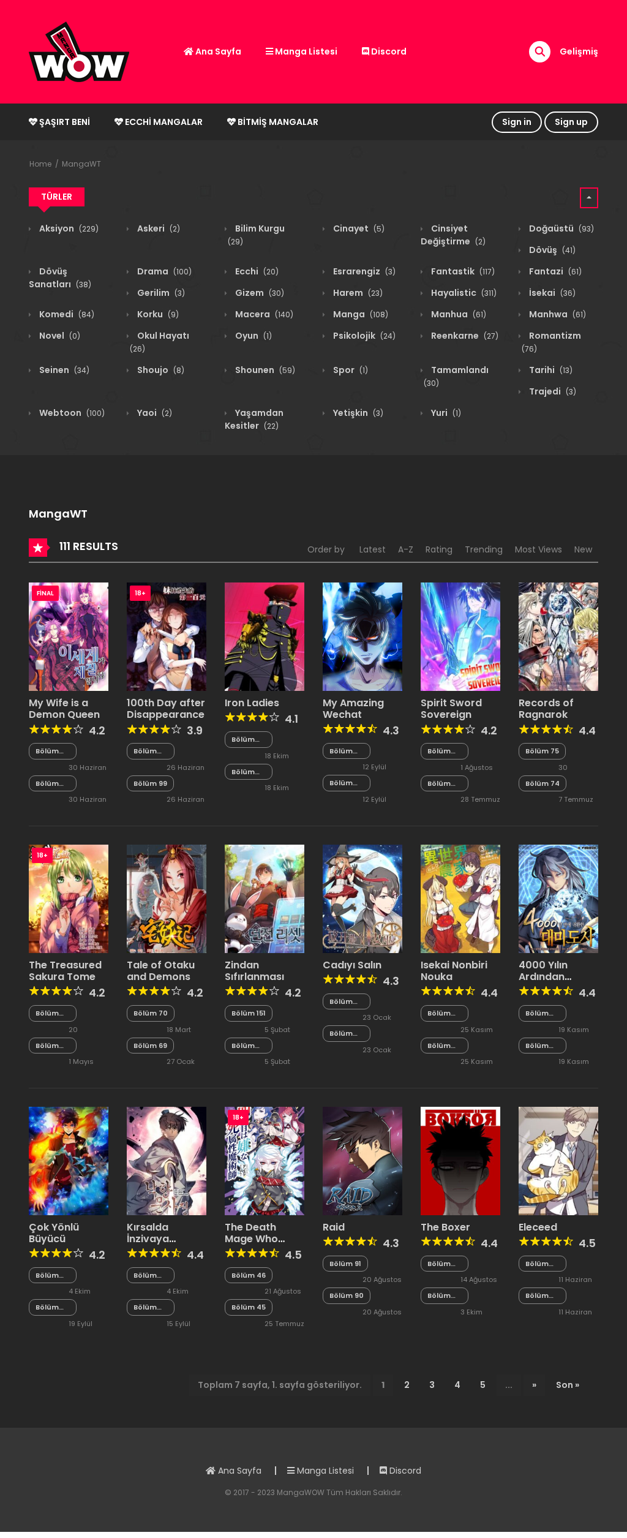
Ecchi (256, 271)
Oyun (252, 336)
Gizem (258, 293)
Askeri (157, 228)
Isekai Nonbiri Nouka (454, 971)
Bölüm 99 (150, 783)
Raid (334, 1227)
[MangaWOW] (79, 51)
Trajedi (551, 391)
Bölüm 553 (47, 1275)
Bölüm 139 (145, 1307)
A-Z (405, 549)
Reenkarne (463, 336)
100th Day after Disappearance (166, 709)
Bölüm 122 (439, 1296)
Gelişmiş (579, 51)
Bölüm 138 (439, 1013)
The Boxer (445, 1227)
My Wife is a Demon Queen (64, 709)
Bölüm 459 (47, 783)
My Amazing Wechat (353, 709)
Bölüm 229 (537, 1264)
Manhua (457, 314)
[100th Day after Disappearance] (166, 636)
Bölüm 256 (341, 1033)
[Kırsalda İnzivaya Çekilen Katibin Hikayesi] (166, 1160)
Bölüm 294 (439, 751)
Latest (372, 549)
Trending (484, 549)
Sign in (516, 122)
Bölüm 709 (243, 739)
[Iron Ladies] (264, 636)
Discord (388, 51)
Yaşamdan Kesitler (254, 419)
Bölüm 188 (537, 1046)
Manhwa (556, 314)
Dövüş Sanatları (60, 277)
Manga (359, 314)
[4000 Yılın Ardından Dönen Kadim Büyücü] (558, 898)
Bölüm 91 (345, 1263)
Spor (349, 370)
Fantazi (554, 271)
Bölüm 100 (145, 751)
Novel (58, 336)
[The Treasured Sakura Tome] (68, 898)
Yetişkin (357, 413)
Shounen (264, 370)
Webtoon (71, 413)
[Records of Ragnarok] (558, 636)
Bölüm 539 (341, 751)
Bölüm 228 (537, 1296)
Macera (263, 314)
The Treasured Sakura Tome (65, 971)
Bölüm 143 (47, 1046)
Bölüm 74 (542, 783)
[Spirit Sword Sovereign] (460, 636)
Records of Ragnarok (546, 709)
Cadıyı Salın (352, 965)
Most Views (538, 549)
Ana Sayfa (217, 51)
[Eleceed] (558, 1160)
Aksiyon (68, 228)
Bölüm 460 (47, 751)
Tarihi (550, 370)
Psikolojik (363, 336)
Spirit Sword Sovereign (451, 709)
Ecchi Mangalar (163, 122)
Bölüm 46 (248, 1275)
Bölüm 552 (47, 1307)
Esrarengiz (363, 271)
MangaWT (81, 164)
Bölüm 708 (243, 772)
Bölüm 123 (439, 1264)
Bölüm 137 (439, 1046)
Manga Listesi (305, 51)
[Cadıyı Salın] (362, 898)
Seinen (63, 370)
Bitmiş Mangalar (277, 122)
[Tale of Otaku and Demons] (166, 898)
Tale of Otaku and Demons (161, 971)
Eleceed (538, 1227)
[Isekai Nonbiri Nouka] (460, 898)
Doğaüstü (560, 228)
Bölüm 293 (439, 783)
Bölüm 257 (341, 1002)
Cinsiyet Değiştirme (453, 234)
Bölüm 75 (542, 751)
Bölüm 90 (346, 1295)
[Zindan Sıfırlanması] (264, 898)
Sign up (571, 122)
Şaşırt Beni (63, 122)
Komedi (65, 314)
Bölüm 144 (47, 1013)
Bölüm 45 (248, 1307)
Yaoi (153, 413)
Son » (567, 1385)
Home (40, 164)
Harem (357, 293)
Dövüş (551, 250)
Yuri (445, 413)
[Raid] (362, 1160)
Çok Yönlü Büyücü (54, 1233)
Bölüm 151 (248, 1013)
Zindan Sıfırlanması (254, 971)
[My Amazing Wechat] (362, 636)
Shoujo (159, 370)
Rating (439, 549)
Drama (163, 271)
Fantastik (462, 271)
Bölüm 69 (150, 1045)
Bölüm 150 (243, 1046)
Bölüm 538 (341, 783)
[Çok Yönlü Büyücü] (68, 1160)
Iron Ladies (252, 703)
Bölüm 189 (537, 1013)
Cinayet (358, 228)
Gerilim (160, 293)
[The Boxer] (460, 1160)
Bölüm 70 (150, 1013)
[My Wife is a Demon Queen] (68, 636)
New (583, 549)
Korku (157, 314)
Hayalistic (463, 293)
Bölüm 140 (145, 1275)
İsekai (551, 293)
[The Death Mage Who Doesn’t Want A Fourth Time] (264, 1160)
